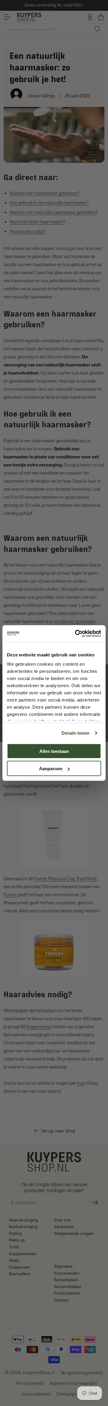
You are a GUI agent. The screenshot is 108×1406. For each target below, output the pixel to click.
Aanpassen (50, 768)
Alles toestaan (54, 750)
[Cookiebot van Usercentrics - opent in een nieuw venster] (76, 634)
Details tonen (75, 733)
